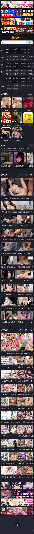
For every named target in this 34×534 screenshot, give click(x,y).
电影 (2, 65)
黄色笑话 (23, 81)
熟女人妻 (8, 59)
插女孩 (8, 85)
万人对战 (23, 49)
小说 (2, 79)
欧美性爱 (30, 63)
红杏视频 (8, 88)
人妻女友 (23, 78)
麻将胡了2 (8, 52)
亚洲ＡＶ (8, 56)
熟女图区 (23, 74)
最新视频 (4, 174)
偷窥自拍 (8, 71)
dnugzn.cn (17, 38)
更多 (31, 175)
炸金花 (16, 52)
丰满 (20, 330)
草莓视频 (23, 85)
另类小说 (15, 81)
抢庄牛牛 (30, 52)
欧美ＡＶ (23, 56)
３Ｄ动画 (30, 56)
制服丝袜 (8, 66)
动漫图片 (30, 71)
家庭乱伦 (15, 78)
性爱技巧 (30, 81)
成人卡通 (23, 63)
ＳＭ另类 (30, 59)
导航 (2, 87)
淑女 (26, 330)
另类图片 (30, 74)
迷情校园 (8, 81)
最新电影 (4, 330)
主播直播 (23, 59)
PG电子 (8, 49)
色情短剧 (15, 88)
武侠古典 (30, 78)
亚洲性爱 (8, 63)
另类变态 (30, 66)
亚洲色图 (15, 71)
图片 (2, 72)
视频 (2, 58)
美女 (20, 175)
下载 (31, 146)
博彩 (2, 50)
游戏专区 (30, 49)
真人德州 (15, 49)
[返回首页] (31, 530)
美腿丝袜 (8, 74)
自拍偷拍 (15, 56)
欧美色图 (23, 71)
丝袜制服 (15, 59)
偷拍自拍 (15, 63)
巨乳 (26, 175)
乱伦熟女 (23, 66)
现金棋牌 (23, 52)
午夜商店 (15, 85)
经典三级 (15, 66)
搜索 (30, 42)
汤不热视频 (30, 85)
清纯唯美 (15, 74)
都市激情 (8, 78)
